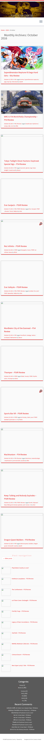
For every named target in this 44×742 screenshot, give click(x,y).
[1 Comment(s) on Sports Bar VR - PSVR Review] (41, 393)
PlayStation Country (11, 739)
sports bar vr (12, 419)
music (29, 250)
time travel (15, 81)
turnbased (7, 337)
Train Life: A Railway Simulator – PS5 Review (24, 729)
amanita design (36, 458)
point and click (16, 460)
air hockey (24, 417)
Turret (11, 211)
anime (22, 79)
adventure (28, 458)
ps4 (38, 291)
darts (28, 417)
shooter (7, 211)
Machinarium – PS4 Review (15, 454)
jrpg (5, 81)
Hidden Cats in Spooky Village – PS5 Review (28, 708)
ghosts (28, 168)
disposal (35, 502)
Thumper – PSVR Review (14, 372)
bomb (30, 502)
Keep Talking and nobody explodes (13, 505)
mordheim (23, 335)
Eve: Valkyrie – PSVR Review (16, 287)
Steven (18, 170)
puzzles (23, 460)
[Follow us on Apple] (7, 22)
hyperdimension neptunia (31, 79)
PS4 (15, 123)
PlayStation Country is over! (26, 713)
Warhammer (13, 337)
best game (24, 250)
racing (5, 126)
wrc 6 (12, 126)
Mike (17, 126)
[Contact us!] (9, 22)
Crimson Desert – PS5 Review (24, 715)
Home (3, 30)
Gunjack (34, 209)
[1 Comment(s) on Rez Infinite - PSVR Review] (41, 225)
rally (9, 126)
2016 (7, 30)
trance (10, 252)
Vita (15, 79)
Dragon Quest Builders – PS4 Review (19, 539)
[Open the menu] (40, 21)
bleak (22, 376)
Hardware (23, 691)
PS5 (23, 696)
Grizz (20, 211)
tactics (33, 335)
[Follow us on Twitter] (2, 22)
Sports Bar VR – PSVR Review (16, 413)
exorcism (22, 168)
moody (27, 376)
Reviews (19, 123)
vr (17, 419)
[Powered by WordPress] (23, 739)
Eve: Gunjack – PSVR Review (16, 205)
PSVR (18, 209)
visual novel (12, 170)
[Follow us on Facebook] (4, 22)
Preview (21, 685)
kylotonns (35, 123)
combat (31, 291)
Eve (30, 209)
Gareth (21, 81)
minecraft (10, 546)
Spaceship (10, 293)
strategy (29, 335)
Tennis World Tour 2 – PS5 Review (28, 710)
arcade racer (29, 123)
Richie (15, 252)
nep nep (9, 81)
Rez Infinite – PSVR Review (15, 246)
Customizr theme (37, 739)
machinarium (8, 460)
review (27, 505)
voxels (15, 546)
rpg (31, 168)
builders (31, 543)
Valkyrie (16, 211)
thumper (10, 378)
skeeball (6, 419)
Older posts (7, 558)
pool (32, 417)
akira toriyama (24, 543)
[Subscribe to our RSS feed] (6, 22)
